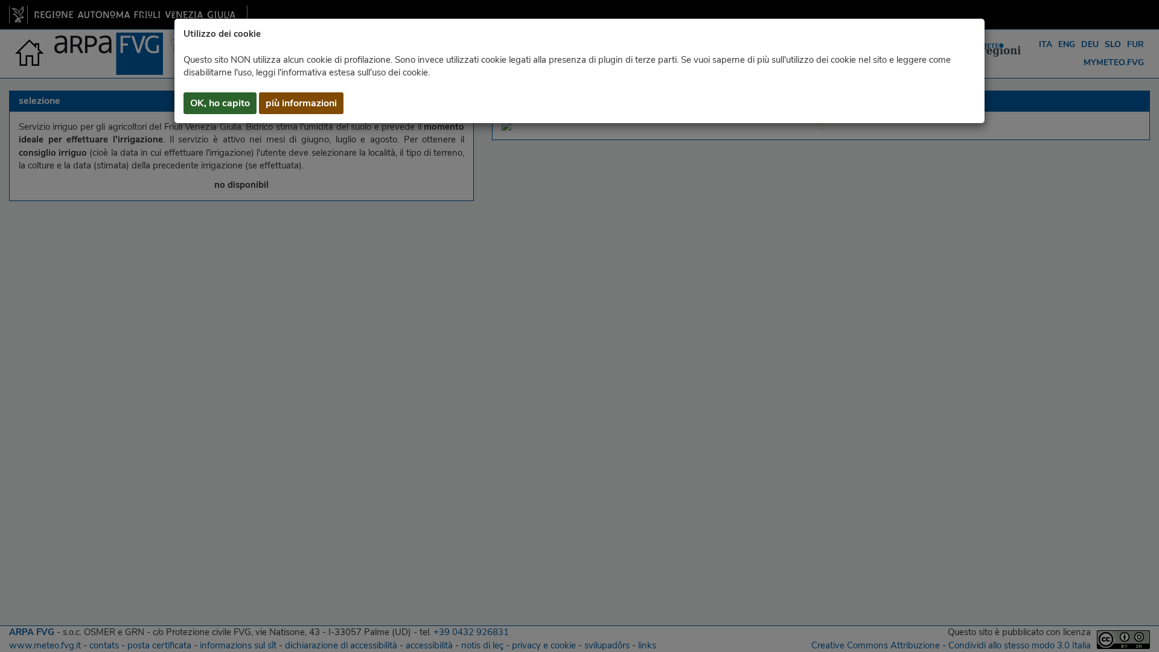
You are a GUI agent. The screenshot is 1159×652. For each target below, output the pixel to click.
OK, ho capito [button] (220, 103)
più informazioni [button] (301, 103)
